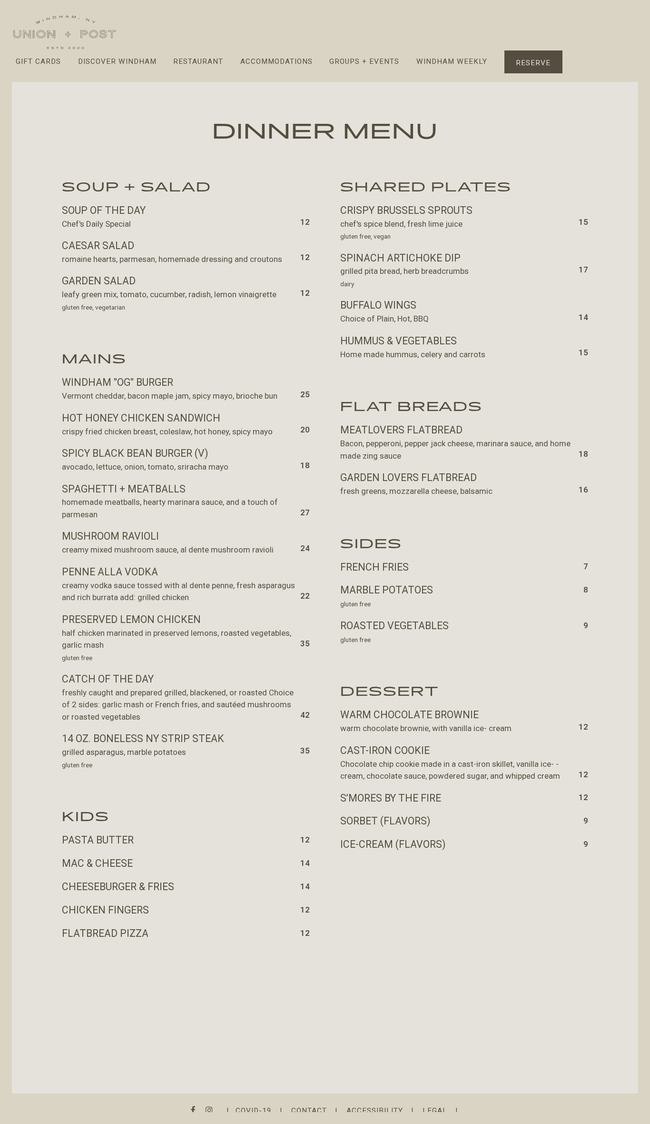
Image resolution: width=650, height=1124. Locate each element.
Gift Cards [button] (38, 61)
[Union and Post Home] (64, 31)
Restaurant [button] (198, 61)
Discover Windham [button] (117, 61)
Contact (309, 1110)
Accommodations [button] (276, 61)
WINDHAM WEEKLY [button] (451, 61)
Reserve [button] (533, 63)
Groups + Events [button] (364, 61)
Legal (435, 1110)
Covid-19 (254, 1110)
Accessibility (374, 1110)
